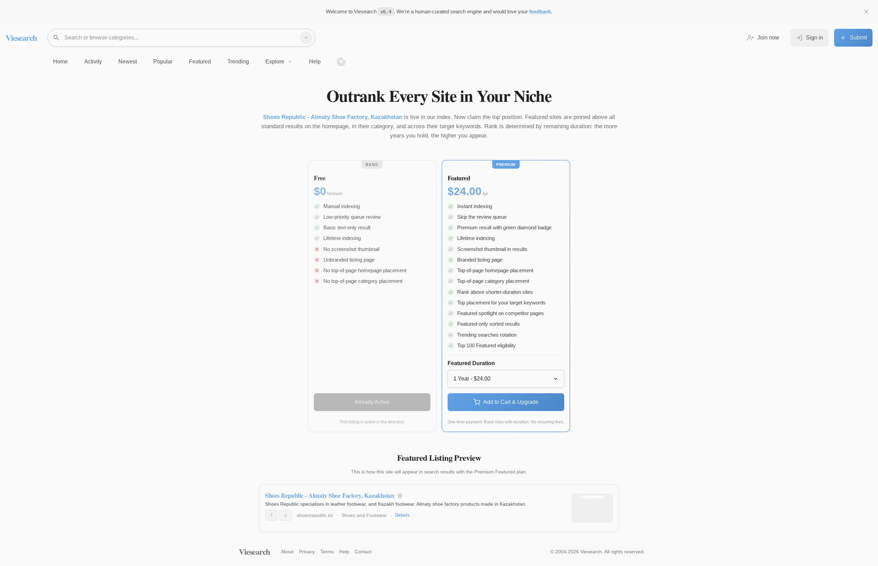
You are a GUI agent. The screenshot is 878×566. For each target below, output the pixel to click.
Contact (363, 551)
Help (344, 551)
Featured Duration (471, 363)
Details (402, 515)
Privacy (307, 551)
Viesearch (21, 38)
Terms (327, 551)
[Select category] (306, 38)
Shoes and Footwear (364, 515)
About (287, 551)
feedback (540, 11)
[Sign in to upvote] (271, 515)
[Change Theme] (341, 62)
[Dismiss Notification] (866, 11)
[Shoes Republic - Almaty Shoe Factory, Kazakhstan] (592, 508)
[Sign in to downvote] (285, 515)
